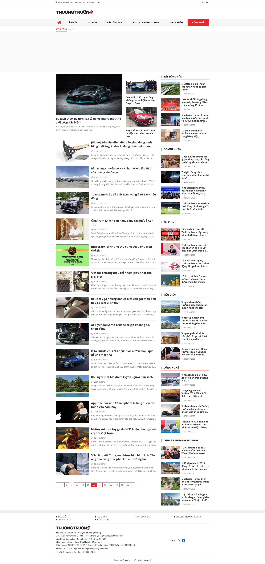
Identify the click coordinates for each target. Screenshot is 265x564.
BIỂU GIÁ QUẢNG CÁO (142, 560)
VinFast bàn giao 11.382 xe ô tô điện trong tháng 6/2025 (194, 377)
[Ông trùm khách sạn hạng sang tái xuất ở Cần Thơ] (72, 229)
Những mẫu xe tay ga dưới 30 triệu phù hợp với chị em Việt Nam (123, 431)
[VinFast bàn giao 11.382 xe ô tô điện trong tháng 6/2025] (170, 379)
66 (128, 484)
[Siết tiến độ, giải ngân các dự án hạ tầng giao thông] (170, 88)
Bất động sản (173, 76)
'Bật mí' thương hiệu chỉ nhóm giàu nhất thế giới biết (121, 274)
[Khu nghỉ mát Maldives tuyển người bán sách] (72, 386)
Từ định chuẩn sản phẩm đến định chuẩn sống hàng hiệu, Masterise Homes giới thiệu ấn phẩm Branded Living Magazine (194, 133)
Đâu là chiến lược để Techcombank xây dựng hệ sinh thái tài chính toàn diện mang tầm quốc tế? (194, 232)
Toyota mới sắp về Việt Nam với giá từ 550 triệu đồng (123, 196)
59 (88, 484)
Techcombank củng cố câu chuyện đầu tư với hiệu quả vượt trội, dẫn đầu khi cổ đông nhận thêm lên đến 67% (194, 248)
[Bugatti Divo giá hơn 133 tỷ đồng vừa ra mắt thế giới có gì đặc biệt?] (89, 94)
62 (105, 484)
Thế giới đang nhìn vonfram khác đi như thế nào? (195, 175)
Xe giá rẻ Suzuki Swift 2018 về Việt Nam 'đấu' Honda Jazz (140, 133)
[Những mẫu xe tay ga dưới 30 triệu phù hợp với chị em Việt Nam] (72, 438)
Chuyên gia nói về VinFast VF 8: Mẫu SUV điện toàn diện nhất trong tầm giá (193, 393)
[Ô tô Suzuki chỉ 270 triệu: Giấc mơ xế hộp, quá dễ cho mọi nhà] (72, 360)
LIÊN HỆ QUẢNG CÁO (122, 560)
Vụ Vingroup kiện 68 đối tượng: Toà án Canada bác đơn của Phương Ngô (194, 352)
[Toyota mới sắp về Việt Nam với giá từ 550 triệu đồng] (72, 203)
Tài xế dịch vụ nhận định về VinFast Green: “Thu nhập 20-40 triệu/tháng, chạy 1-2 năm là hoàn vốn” (195, 424)
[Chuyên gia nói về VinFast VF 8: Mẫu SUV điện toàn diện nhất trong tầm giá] (170, 395)
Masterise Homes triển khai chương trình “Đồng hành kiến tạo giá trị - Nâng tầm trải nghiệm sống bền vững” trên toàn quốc (195, 481)
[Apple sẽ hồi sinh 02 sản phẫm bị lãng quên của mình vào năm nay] (72, 412)
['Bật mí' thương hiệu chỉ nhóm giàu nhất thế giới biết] (72, 281)
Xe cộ (71, 29)
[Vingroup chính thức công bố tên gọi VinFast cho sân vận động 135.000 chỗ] (170, 338)
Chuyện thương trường (181, 440)
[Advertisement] (132, 52)
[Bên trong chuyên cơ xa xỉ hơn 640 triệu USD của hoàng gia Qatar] (72, 177)
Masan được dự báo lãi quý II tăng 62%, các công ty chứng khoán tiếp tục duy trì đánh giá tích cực (195, 159)
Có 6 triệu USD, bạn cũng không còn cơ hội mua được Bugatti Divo (141, 100)
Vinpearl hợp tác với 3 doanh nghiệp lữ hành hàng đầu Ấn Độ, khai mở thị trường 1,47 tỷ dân (193, 190)
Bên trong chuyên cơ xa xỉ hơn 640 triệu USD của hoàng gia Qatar (121, 170)
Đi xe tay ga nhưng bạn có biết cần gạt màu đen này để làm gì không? (123, 301)
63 (111, 484)
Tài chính (170, 222)
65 (122, 484)
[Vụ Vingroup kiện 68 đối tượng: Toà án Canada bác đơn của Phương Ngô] (170, 353)
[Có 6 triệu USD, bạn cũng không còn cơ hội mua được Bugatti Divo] (141, 84)
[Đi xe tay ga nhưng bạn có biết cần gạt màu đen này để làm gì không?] (72, 307)
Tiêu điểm (170, 294)
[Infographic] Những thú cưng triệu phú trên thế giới (121, 248)
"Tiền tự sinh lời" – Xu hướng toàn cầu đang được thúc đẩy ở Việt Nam (193, 279)
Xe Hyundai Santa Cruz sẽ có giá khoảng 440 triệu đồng (120, 327)
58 (83, 484)
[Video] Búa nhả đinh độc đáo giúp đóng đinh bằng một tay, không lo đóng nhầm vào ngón (121, 144)
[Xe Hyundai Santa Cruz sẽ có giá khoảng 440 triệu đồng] (72, 333)
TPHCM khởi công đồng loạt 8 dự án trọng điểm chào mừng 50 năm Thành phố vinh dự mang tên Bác (194, 102)
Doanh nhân (172, 149)
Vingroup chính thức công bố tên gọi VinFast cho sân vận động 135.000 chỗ (194, 336)
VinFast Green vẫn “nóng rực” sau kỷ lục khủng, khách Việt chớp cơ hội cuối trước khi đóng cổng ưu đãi (195, 409)
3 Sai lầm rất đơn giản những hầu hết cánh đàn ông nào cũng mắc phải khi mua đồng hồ (123, 457)
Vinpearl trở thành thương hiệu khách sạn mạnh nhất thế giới (194, 305)
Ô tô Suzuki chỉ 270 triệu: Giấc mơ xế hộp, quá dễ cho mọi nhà (122, 353)
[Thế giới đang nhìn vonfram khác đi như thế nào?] (170, 177)
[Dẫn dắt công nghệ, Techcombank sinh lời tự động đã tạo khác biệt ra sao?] (170, 265)
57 (77, 484)
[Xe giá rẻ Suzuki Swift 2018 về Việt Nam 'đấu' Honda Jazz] (141, 117)
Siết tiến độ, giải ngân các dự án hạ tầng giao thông (193, 86)
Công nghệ (171, 367)
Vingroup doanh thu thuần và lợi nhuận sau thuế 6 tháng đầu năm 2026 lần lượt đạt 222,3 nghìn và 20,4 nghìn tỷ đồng (194, 320)
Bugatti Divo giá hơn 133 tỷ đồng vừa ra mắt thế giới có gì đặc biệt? (88, 120)
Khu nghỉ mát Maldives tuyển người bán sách (122, 377)
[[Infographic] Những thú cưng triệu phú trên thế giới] (72, 255)
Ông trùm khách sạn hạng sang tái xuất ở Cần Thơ (122, 222)
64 (117, 484)
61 (100, 484)
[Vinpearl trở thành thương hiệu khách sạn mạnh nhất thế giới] (170, 307)
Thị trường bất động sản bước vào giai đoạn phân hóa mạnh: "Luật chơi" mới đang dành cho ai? (195, 497)
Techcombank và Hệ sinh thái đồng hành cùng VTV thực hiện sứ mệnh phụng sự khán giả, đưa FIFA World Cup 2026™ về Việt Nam (195, 206)
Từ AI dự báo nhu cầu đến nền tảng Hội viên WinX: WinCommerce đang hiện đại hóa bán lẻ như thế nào (195, 450)
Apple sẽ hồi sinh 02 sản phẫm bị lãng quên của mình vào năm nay (123, 405)
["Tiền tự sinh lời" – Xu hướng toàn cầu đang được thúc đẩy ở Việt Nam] (170, 280)
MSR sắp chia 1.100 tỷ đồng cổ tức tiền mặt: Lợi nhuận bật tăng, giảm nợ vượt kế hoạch (195, 466)
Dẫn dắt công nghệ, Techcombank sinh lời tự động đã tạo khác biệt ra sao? (195, 263)
